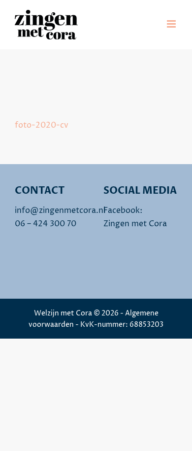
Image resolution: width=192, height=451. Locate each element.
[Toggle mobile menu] (172, 24)
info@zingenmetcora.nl (60, 210)
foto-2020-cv (41, 125)
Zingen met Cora (135, 223)
